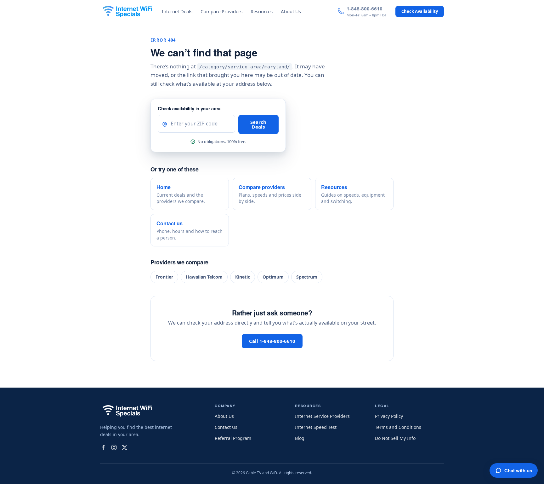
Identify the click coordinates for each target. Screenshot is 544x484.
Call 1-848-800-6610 (272, 341)
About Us (291, 11)
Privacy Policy (389, 416)
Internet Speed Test (316, 427)
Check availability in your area (189, 108)
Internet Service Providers (322, 416)
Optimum (273, 277)
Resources (262, 11)
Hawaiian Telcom (204, 277)
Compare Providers (221, 11)
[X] (125, 447)
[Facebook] (103, 447)
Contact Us (226, 427)
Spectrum (306, 277)
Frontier (164, 277)
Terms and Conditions (398, 427)
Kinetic (242, 277)
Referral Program (233, 438)
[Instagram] (114, 447)
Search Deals (258, 124)
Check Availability (419, 11)
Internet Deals (177, 11)
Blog (299, 438)
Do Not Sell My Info (395, 438)
